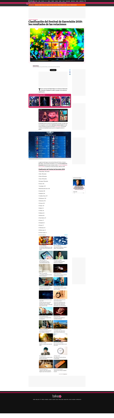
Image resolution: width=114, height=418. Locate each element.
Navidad (74, 399)
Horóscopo (78, 399)
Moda (34, 399)
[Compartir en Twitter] (70, 70)
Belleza (37, 399)
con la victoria (58, 126)
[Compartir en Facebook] (70, 72)
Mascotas (66, 399)
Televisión (34, 2)
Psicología (61, 399)
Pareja (43, 399)
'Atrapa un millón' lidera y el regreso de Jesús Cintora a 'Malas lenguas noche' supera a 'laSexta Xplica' (53, 5)
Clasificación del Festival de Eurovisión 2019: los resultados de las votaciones (51, 2)
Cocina (50, 399)
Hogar (53, 399)
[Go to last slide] (74, 185)
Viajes (70, 399)
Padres (46, 399)
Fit (40, 399)
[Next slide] (83, 185)
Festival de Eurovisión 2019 (39, 95)
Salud (57, 399)
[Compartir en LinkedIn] (70, 74)
